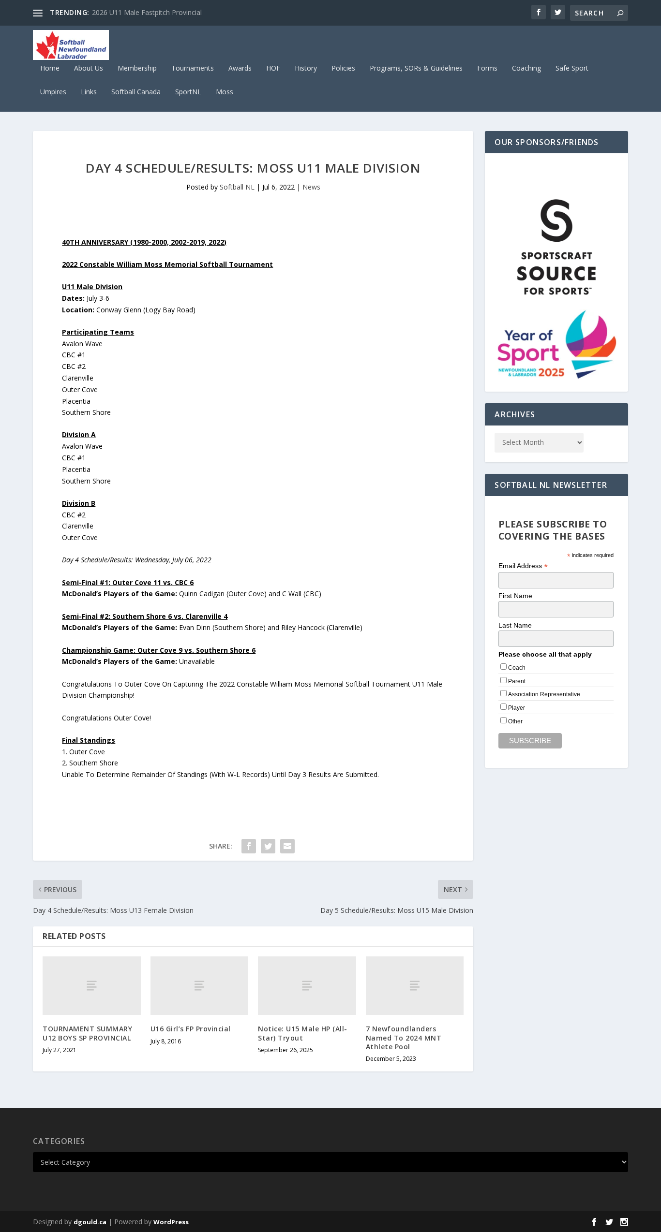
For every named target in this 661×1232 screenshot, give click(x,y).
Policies (343, 68)
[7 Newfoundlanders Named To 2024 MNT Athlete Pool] (415, 985)
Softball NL (237, 186)
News (311, 186)
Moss (224, 92)
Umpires (53, 92)
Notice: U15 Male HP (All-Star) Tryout (302, 1033)
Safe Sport (572, 68)
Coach (517, 667)
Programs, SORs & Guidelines (416, 68)
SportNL (188, 92)
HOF (273, 68)
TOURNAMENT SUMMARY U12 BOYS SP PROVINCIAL (87, 1033)
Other (515, 721)
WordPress (171, 1221)
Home (50, 68)
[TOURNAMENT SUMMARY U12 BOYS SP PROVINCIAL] (92, 985)
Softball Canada (136, 92)
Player (516, 707)
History (306, 68)
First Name (515, 596)
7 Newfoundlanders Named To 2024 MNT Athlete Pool (404, 1037)
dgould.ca (90, 1221)
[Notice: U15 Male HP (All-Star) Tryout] (307, 985)
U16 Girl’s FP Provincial (190, 1028)
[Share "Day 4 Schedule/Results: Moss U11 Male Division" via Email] (287, 846)
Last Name (515, 625)
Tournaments (192, 68)
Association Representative (544, 694)
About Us (88, 68)
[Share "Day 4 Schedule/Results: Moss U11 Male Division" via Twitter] (268, 846)
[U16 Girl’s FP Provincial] (199, 985)
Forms (487, 68)
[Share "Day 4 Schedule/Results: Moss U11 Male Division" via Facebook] (248, 846)
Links (89, 92)
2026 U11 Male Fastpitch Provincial (147, 12)
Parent (517, 681)
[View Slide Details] (556, 246)
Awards (240, 68)
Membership (137, 68)
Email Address (523, 566)
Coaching (526, 68)
